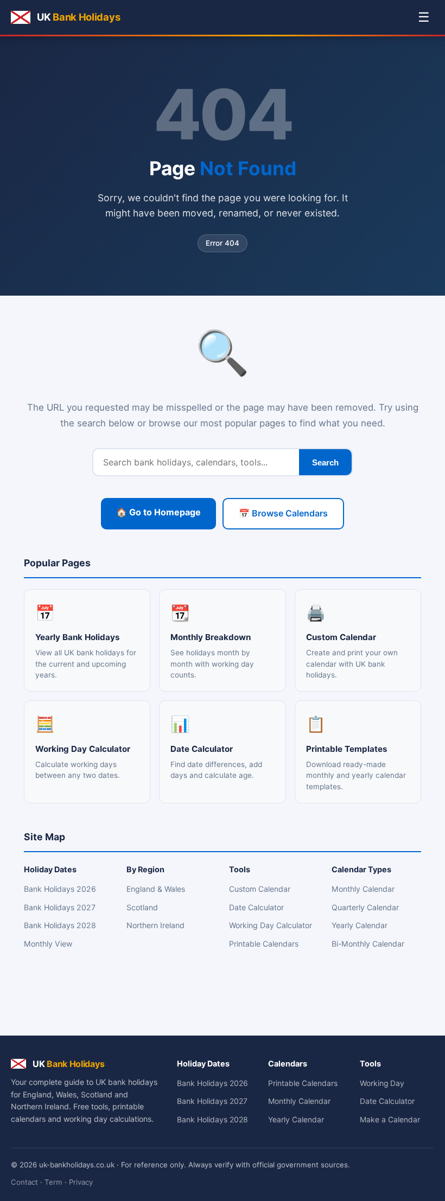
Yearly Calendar (359, 925)
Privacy (81, 1182)
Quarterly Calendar (365, 907)
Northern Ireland (155, 925)
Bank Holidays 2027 (60, 907)
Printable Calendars (263, 943)
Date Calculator (256, 907)
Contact (24, 1182)
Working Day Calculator (270, 925)
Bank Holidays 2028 (60, 925)
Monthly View (48, 943)
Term (53, 1182)
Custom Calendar (259, 888)
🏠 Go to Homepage (158, 512)
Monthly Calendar (363, 888)
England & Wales (155, 888)
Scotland (142, 907)
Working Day (382, 1083)
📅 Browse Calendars (283, 513)
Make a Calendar (390, 1119)
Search (325, 462)
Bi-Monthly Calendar (368, 943)
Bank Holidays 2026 (60, 888)
